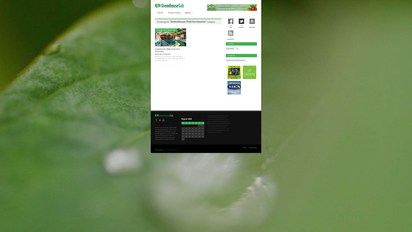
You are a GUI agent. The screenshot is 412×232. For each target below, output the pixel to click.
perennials (223, 127)
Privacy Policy (174, 12)
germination (225, 119)
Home (160, 12)
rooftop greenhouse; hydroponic (217, 128)
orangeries (213, 127)
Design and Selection (166, 30)
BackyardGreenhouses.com (170, 150)
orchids (218, 127)
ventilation (218, 132)
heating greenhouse (219, 125)
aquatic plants (216, 116)
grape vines (211, 121)
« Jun (182, 141)
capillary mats (224, 116)
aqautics (210, 116)
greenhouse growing (217, 123)
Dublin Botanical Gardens (215, 119)
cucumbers (224, 117)
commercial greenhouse (214, 117)
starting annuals (218, 130)
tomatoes (226, 130)
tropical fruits (211, 132)
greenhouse (217, 121)
